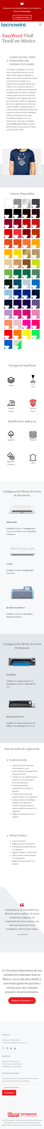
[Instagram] (7, 1048)
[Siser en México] (14, 25)
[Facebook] (3, 1048)
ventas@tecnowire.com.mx (18, 1043)
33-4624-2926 (14, 1040)
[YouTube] (15, 1048)
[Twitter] (11, 1048)
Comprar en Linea (22, 17)
